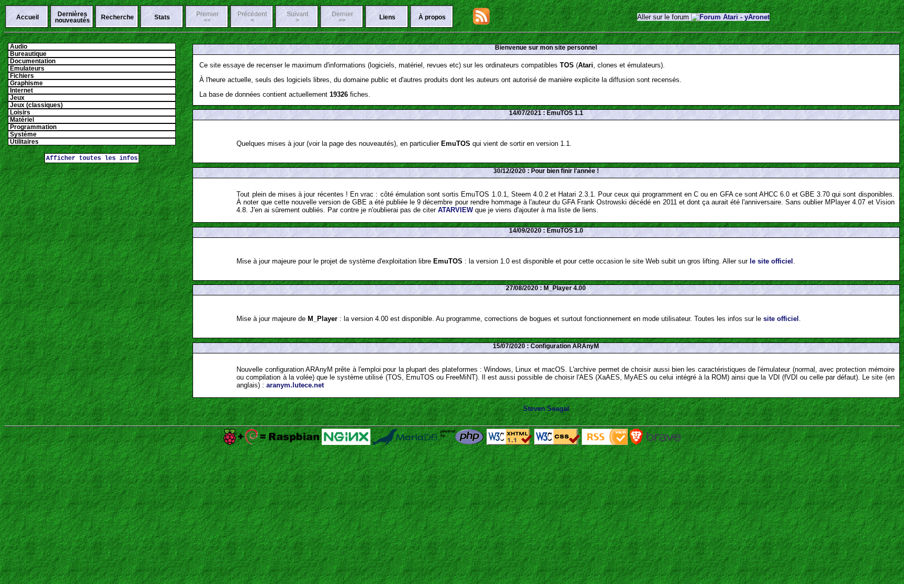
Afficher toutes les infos (92, 158)
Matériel (21, 120)
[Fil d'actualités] (481, 22)
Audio (17, 46)
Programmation (32, 127)
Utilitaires (23, 142)
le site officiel (771, 261)
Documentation (31, 61)
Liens (387, 17)
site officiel (781, 319)
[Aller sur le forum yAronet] (730, 17)
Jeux (16, 98)
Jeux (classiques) (35, 105)
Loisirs (19, 112)
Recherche (117, 17)
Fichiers (21, 76)
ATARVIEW (455, 210)
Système (22, 134)
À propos (432, 17)
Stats (162, 17)
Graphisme (25, 83)
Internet (20, 90)
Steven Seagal (546, 409)
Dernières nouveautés (72, 17)
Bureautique (27, 54)
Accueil (27, 17)
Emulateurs (26, 68)
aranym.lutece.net (295, 385)
